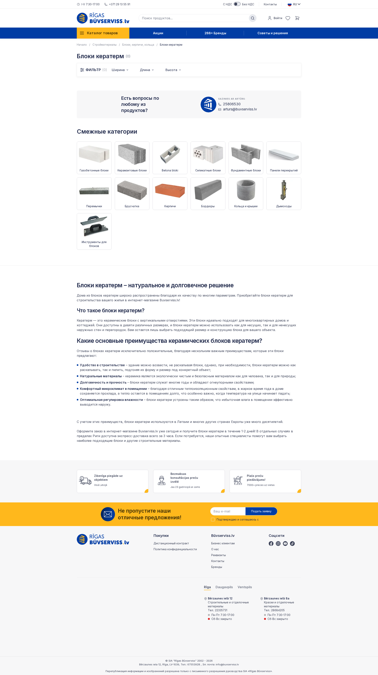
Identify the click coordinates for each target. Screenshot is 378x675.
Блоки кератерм (171, 44)
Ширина (118, 70)
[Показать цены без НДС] (237, 4)
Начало (82, 44)
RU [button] (295, 4)
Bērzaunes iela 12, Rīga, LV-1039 (159, 664)
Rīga (207, 587)
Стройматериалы (105, 44)
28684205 (278, 610)
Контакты (270, 4)
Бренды (216, 567)
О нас (215, 549)
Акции (158, 33)
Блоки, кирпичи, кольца (138, 44)
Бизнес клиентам (223, 543)
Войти (278, 18)
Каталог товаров (102, 33)
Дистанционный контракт (171, 543)
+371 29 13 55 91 (119, 4)
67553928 (194, 664)
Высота (171, 70)
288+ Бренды (215, 33)
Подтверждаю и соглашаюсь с (238, 519)
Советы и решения (273, 33)
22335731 (221, 610)
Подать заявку (261, 511)
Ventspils (245, 587)
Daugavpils (224, 587)
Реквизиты (218, 555)
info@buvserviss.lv (227, 664)
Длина (145, 70)
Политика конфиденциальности (175, 549)
